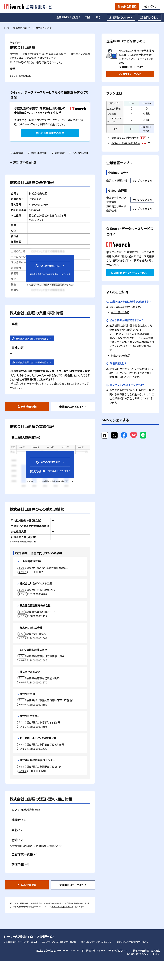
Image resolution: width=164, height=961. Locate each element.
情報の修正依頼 (141, 950)
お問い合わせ (151, 17)
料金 (87, 17)
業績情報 (59, 153)
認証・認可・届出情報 (24, 162)
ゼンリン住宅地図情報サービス (132, 941)
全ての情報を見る (47, 265)
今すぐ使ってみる (132, 74)
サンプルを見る (142, 181)
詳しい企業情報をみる (50, 133)
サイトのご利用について (62, 906)
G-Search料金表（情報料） (130, 143)
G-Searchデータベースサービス (129, 273)
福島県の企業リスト (22, 28)
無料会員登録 (129, 6)
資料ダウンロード (122, 17)
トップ (6, 28)
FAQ (98, 17)
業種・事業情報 (39, 153)
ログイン (152, 6)
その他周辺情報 (80, 153)
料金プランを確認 (120, 355)
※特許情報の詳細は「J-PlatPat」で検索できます (36, 846)
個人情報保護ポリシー (93, 950)
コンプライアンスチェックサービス (59, 941)
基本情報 (18, 153)
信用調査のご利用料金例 (130, 138)
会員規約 (155, 950)
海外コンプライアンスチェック (96, 941)
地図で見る (36, 219)
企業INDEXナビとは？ (68, 17)
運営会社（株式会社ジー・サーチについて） (58, 950)
